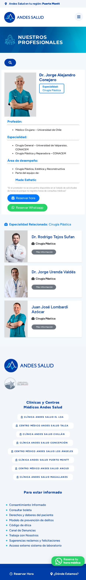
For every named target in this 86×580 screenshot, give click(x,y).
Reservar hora (24, 198)
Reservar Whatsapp (28, 207)
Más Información (44, 252)
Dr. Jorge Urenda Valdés (53, 271)
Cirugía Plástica (52, 90)
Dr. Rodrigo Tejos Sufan (53, 236)
